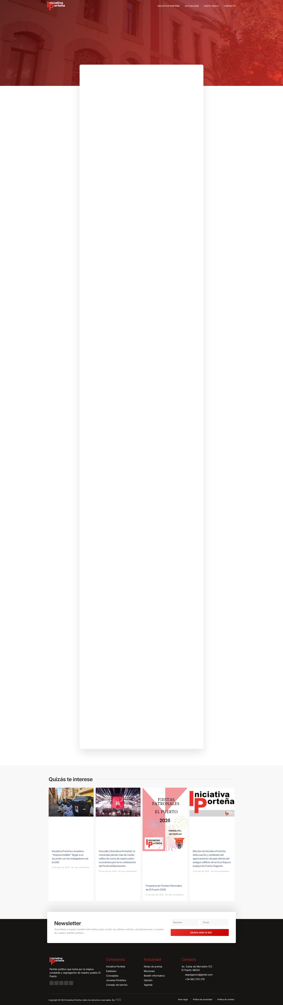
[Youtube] (66, 983)
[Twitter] (61, 983)
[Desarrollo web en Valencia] (118, 999)
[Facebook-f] (52, 983)
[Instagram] (56, 983)
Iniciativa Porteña (169, 6)
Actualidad (192, 6)
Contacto (230, 6)
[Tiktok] (71, 983)
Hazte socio (211, 6)
